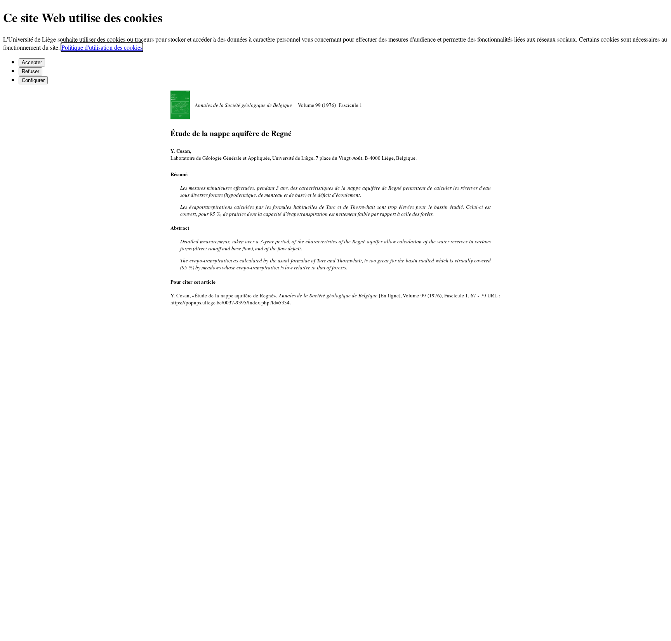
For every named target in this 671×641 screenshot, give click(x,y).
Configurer (33, 80)
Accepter (32, 62)
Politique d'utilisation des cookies (102, 47)
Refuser (30, 71)
